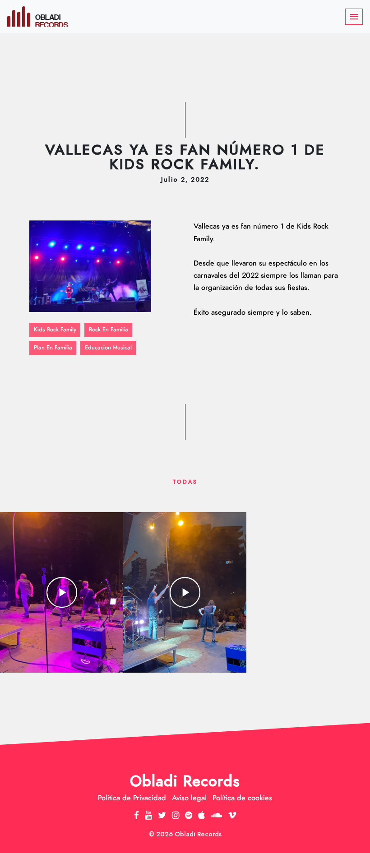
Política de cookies (242, 798)
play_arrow (62, 592)
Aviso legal (189, 798)
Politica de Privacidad (132, 798)
